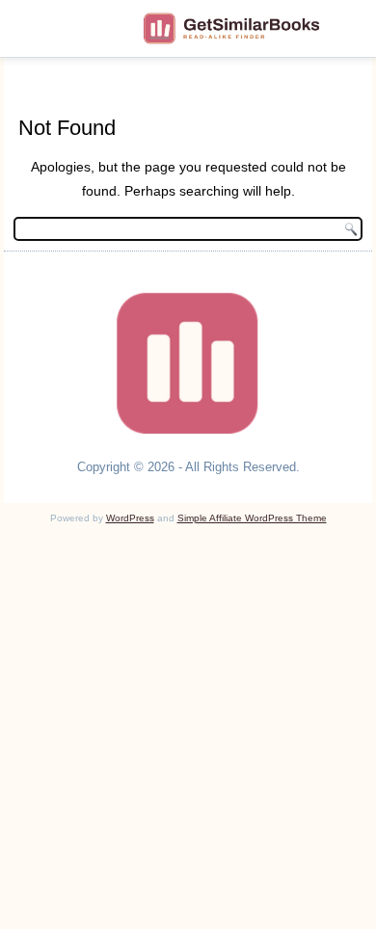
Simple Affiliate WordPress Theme (252, 518)
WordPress (130, 518)
